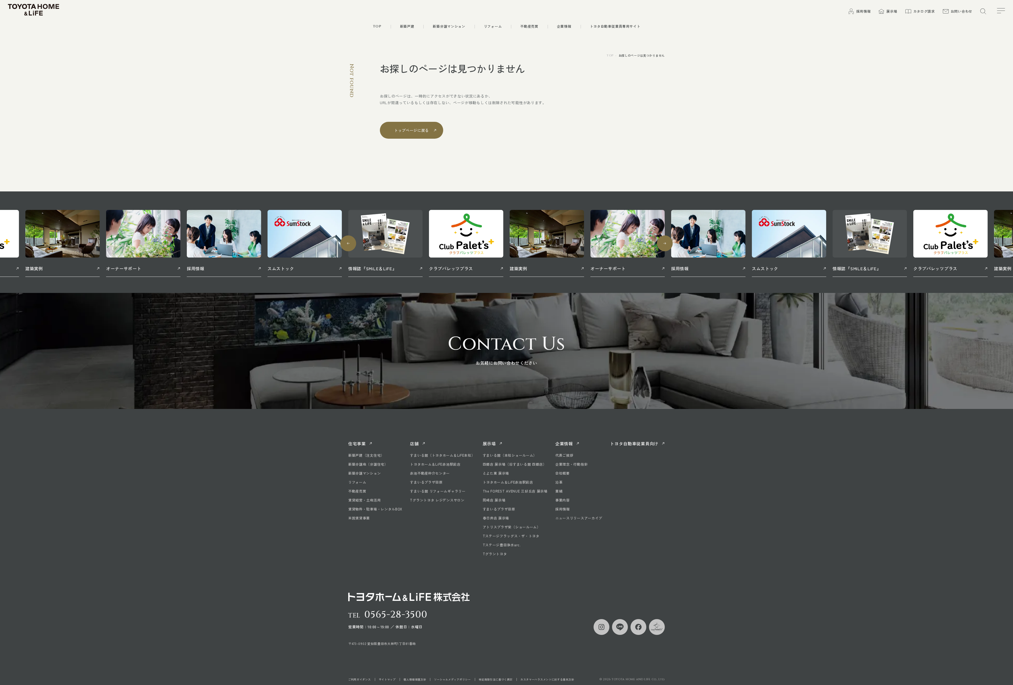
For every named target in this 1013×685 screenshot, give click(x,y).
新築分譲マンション (364, 473)
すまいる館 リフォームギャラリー (437, 491)
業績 (558, 491)
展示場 (489, 443)
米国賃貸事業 (359, 517)
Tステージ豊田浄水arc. (502, 544)
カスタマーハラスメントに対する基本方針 (547, 679)
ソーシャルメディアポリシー (452, 679)
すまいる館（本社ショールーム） (510, 455)
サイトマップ (387, 679)
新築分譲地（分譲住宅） (368, 464)
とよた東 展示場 (496, 473)
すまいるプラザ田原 (426, 482)
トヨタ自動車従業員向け (634, 443)
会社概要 (562, 473)
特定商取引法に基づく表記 (496, 679)
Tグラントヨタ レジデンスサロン (437, 500)
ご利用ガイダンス (359, 679)
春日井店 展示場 (496, 517)
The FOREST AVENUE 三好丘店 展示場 (515, 491)
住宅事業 (357, 443)
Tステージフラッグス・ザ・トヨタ (511, 535)
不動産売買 (357, 491)
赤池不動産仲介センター (430, 473)
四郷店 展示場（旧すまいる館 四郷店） (515, 464)
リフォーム (357, 482)
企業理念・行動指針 (571, 464)
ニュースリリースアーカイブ (578, 517)
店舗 (414, 443)
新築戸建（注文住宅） (366, 455)
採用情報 (562, 509)
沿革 (558, 482)
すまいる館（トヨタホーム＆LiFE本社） (442, 455)
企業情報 (564, 443)
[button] (348, 243)
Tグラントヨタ (495, 553)
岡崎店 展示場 (494, 500)
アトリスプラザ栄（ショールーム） (512, 526)
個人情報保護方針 (415, 679)
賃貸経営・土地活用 (364, 500)
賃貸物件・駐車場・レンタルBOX (375, 509)
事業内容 (562, 500)
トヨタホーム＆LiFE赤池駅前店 (435, 464)
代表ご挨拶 (564, 455)
